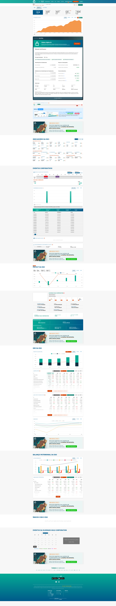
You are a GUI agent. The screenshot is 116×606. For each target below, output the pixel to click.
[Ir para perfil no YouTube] (56, 582)
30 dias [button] (65, 17)
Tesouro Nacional (68, 586)
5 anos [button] (75, 17)
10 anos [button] (77, 270)
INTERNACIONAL (47, 1)
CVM (64, 586)
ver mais (58, 496)
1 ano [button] (72, 17)
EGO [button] (34, 7)
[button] (39, 1)
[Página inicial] (34, 1)
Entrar (81, 1)
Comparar (80, 4)
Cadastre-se (76, 1)
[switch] (58, 34)
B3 (62, 586)
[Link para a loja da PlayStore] (55, 578)
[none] (58, 127)
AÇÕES (52, 1)
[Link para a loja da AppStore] (61, 578)
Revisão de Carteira (68, 1)
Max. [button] (81, 270)
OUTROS (62, 1)
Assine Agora (77, 43)
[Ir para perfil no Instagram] (59, 582)
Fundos (58, 1)
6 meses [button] (69, 17)
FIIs (55, 1)
